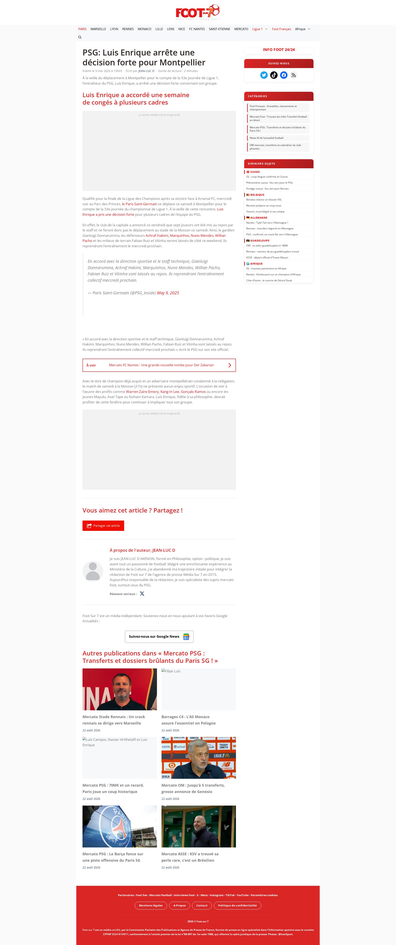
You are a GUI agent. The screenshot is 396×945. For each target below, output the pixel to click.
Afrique (300, 29)
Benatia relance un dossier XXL (264, 199)
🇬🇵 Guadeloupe (257, 240)
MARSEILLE (98, 29)
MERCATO (241, 29)
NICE (181, 29)
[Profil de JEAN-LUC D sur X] (142, 593)
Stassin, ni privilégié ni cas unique (265, 211)
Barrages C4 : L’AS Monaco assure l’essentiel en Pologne (188, 719)
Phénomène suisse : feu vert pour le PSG (269, 182)
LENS (170, 29)
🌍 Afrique (254, 263)
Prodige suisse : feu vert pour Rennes (267, 188)
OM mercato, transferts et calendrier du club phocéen (275, 146)
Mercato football (160, 895)
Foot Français (281, 29)
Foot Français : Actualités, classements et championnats (273, 107)
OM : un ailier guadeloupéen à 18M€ (267, 245)
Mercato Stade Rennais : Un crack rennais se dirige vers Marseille (113, 719)
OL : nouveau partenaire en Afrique (266, 268)
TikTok (230, 895)
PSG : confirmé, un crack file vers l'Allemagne (272, 234)
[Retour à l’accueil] (198, 12)
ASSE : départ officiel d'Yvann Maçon (267, 257)
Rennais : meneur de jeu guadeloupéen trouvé (272, 251)
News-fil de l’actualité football (266, 138)
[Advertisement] (159, 152)
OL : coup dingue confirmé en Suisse (267, 176)
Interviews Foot (184, 895)
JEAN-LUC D (163, 550)
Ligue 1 (257, 29)
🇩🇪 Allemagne (257, 217)
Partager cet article (106, 525)
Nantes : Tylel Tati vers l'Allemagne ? (267, 222)
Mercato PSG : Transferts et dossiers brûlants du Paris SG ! (277, 129)
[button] (80, 37)
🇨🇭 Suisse (253, 171)
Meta (204, 895)
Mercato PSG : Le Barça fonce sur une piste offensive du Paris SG (112, 857)
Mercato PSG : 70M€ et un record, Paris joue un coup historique (113, 788)
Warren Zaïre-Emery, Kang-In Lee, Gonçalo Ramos (166, 391)
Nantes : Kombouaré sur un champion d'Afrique (273, 274)
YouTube (243, 895)
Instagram (217, 895)
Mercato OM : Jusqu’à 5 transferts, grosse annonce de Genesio (193, 788)
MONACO (144, 29)
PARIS (82, 29)
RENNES (128, 29)
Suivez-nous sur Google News (154, 636)
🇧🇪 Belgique (255, 195)
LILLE (159, 29)
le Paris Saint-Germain (139, 203)
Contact (201, 905)
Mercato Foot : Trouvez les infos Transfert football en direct (278, 118)
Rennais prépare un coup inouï (263, 205)
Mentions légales (151, 905)
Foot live (141, 895)
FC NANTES (197, 29)
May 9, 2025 (168, 293)
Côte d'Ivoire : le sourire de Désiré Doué (269, 280)
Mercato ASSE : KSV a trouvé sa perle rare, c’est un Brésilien (190, 857)
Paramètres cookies (264, 895)
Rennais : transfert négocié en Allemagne (269, 228)
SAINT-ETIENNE (219, 29)
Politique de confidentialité (237, 905)
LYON (114, 29)
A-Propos (179, 905)
